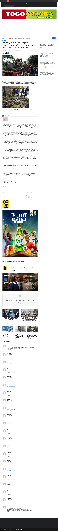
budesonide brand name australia (11, 386)
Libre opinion (45, 3)
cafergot (8, 447)
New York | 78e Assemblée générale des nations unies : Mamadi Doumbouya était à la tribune (7, 334)
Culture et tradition (17, 3)
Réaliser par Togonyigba (18, 529)
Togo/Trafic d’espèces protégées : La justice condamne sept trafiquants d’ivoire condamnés (19, 193)
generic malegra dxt (9, 371)
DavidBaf (8, 422)
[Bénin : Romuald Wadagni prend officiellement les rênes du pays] (5, 119)
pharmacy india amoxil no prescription (11, 424)
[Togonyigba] (29, 14)
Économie (11, 3)
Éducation (39, 3)
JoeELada (9, 437)
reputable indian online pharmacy (11, 409)
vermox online (8, 432)
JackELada (9, 391)
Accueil (2, 3)
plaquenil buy (8, 462)
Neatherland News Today (43, 72)
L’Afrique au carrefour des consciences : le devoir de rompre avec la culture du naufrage (13, 282)
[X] (11, 270)
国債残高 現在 (41, 65)
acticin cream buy (9, 470)
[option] (20, 282)
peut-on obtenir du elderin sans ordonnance (15, 506)
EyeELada (9, 414)
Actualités (50, 3)
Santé (35, 3)
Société (23, 3)
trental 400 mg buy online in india (11, 363)
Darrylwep (9, 353)
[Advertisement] (29, 29)
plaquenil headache (9, 485)
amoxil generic (8, 493)
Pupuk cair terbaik (42, 62)
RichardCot (9, 376)
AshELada (9, 361)
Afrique (9, 38)
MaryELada (9, 490)
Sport (27, 3)
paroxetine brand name (9, 401)
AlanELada (9, 368)
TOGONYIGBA (6, 50)
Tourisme (31, 3)
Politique (6, 3)
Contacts (55, 3)
